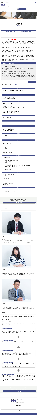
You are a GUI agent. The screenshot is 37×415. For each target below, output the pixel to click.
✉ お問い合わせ (19, 202)
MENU (34, 2)
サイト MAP (18, 412)
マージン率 (18, 410)
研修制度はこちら (32, 81)
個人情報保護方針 (18, 405)
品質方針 (18, 408)
